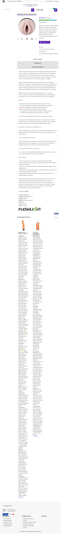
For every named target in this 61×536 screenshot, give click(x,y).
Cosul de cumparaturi (28, 524)
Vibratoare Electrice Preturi (29, 522)
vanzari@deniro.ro (12, 511)
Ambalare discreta (8, 524)
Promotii (25, 520)
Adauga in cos (45, 42)
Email (20, 1)
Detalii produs (37, 59)
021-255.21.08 (12, 1)
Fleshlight (24, 205)
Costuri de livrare (8, 522)
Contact (56, 1)
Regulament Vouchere (28, 518)
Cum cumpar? (49, 1)
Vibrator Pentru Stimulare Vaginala (23, 233)
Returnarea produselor (28, 525)
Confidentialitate (7, 525)
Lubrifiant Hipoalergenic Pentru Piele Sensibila (36, 234)
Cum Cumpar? (7, 518)
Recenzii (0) (38, 63)
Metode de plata (7, 520)
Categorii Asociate (37, 67)
